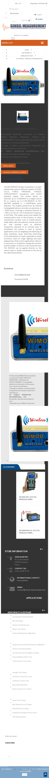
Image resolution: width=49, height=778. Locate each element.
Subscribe (10, 743)
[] (12, 38)
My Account (14, 13)
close (25, 775)
